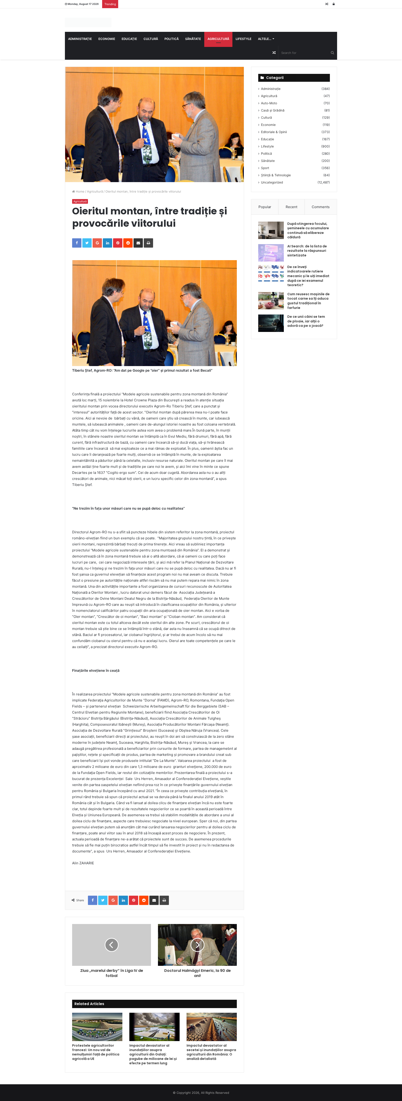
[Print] (148, 243)
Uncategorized (272, 182)
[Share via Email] (138, 243)
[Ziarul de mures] (88, 22)
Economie (106, 39)
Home (79, 191)
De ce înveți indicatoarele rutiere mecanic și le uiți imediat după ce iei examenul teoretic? (308, 276)
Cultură (151, 39)
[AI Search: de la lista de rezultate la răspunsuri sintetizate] (271, 253)
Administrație (80, 39)
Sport (265, 168)
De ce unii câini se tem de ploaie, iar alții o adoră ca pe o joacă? (306, 321)
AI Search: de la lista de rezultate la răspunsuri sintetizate (307, 251)
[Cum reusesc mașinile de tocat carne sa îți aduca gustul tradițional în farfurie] (271, 300)
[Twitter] (87, 243)
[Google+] (97, 243)
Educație (129, 39)
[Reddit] (128, 243)
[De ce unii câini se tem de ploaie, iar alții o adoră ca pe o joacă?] (271, 323)
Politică (171, 39)
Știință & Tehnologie (276, 175)
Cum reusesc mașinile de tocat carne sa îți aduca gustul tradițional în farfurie (308, 301)
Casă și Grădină (273, 110)
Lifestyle (243, 39)
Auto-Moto (269, 103)
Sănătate (193, 39)
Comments (321, 207)
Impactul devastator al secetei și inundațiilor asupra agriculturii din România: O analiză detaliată (211, 1052)
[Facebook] (76, 243)
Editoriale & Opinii (274, 132)
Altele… (264, 39)
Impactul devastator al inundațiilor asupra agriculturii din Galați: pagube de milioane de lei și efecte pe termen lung (153, 1054)
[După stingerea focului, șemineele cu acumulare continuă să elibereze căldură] (271, 230)
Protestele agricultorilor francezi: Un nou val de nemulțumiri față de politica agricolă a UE (95, 1052)
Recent (291, 207)
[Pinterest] (117, 243)
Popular (264, 207)
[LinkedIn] (107, 243)
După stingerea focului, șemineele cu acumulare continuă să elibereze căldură (308, 230)
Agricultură (218, 39)
